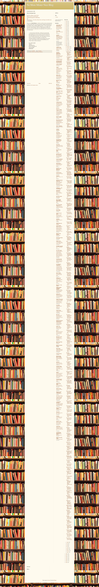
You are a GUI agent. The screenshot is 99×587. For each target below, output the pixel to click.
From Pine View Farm (58, 150)
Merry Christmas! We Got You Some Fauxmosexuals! (59, 423)
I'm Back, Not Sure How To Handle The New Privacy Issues (59, 27)
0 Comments (39, 50)
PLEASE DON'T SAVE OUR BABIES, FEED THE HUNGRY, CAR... (69, 526)
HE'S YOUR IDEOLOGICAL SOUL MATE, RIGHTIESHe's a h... (69, 86)
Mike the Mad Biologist (58, 234)
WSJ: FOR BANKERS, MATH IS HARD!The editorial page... (69, 145)
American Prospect (59, 59)
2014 (66, 38)
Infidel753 (57, 175)
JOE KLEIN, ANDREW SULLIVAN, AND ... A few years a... (68, 349)
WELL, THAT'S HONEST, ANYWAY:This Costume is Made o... (69, 368)
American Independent (58, 53)
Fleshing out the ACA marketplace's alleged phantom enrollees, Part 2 (59, 428)
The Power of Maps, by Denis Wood (33, 15)
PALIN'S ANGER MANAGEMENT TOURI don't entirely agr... (69, 77)
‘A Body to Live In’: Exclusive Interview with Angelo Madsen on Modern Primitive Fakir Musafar (59, 112)
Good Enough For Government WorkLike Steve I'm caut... (69, 407)
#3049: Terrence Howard (58, 142)
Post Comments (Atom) (34, 85)
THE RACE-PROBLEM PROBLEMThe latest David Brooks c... (69, 264)
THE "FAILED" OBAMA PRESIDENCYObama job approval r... (69, 341)
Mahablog (57, 219)
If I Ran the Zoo (58, 172)
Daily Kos (57, 108)
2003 (66, 560)
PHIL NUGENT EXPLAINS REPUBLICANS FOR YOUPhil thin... (69, 393)
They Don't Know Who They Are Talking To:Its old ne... (69, 419)
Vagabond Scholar (59, 397)
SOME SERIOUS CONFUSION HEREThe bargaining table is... (69, 200)
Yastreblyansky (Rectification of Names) (58, 433)
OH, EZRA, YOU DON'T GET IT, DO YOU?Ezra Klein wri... (69, 186)
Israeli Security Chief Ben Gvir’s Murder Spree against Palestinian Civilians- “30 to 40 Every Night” (59, 183)
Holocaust (33, 51)
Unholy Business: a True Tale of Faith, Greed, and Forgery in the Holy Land (39, 19)
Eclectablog (58, 132)
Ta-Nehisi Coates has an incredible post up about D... (69, 300)
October (67, 49)
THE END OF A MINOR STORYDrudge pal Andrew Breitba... (69, 448)
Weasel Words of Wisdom (58, 408)
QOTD (57, 151)
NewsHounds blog (59, 259)
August (67, 542)
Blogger (55, 580)
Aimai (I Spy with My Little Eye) (59, 25)
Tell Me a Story (58, 388)
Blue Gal (57, 84)
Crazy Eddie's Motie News (59, 91)
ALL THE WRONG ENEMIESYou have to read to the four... (68, 522)
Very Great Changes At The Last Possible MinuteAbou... (69, 477)
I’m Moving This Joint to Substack (59, 312)
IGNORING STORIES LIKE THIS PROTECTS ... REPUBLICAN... (69, 125)
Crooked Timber (58, 96)
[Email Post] (36, 50)
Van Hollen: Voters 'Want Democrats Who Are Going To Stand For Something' (59, 104)
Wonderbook (41, 51)
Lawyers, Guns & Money (59, 213)
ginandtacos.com (58, 153)
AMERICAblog (58, 47)
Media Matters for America (59, 224)
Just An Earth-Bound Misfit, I (58, 200)
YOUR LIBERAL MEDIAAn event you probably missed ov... (69, 209)
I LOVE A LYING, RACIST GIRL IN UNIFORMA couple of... (69, 531)
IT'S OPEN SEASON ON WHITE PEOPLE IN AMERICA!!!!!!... (69, 311)
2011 (66, 42)
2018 (66, 32)
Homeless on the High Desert (58, 169)
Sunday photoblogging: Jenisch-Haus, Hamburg (58, 98)
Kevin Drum (58, 209)
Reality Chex (58, 326)
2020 (66, 29)
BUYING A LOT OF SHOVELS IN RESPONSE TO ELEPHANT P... (69, 110)
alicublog (57, 35)
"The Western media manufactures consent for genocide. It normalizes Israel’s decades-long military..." (59, 70)
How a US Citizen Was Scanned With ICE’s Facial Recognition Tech (59, 333)
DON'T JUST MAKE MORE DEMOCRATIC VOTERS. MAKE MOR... (69, 238)
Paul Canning (58, 272)
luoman (49, 580)
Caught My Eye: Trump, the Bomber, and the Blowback (59, 323)
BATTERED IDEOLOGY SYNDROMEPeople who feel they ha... (69, 497)
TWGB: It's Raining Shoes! (59, 380)
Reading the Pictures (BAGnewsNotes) (59, 321)
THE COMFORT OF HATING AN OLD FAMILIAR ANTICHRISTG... (69, 218)
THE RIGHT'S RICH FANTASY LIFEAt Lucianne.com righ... (68, 228)
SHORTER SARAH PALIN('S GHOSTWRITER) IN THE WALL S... (69, 429)
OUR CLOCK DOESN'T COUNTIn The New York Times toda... (69, 321)
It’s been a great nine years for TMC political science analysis (59, 242)
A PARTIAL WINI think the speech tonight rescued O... (69, 411)
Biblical (30, 51)
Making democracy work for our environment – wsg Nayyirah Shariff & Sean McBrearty (59, 135)
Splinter (57, 372)
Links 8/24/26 (58, 235)
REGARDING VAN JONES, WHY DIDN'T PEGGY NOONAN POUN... (69, 453)
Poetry (36, 51)
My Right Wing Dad (59, 246)
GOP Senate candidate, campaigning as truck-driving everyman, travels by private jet (59, 301)
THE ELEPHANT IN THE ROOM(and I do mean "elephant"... (69, 492)
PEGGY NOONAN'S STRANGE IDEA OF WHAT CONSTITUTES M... (69, 483)
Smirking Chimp (59, 366)
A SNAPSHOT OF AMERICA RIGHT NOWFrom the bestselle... (69, 58)
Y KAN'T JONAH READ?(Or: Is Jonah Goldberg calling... (69, 415)
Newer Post (28, 83)
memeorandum (58, 225)
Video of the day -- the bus (59, 177)
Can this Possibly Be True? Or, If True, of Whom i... (69, 178)
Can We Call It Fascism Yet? (59, 32)
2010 (66, 43)
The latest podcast (58, 85)
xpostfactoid (58, 426)
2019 (66, 31)
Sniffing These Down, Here (59, 202)
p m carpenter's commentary (58, 265)
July (67, 543)
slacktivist (57, 362)
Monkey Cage (58, 241)
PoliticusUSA (58, 294)
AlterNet (57, 41)
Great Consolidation (59, 159)
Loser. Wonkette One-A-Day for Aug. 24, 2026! (59, 418)
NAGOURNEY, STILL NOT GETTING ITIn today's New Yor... (69, 259)
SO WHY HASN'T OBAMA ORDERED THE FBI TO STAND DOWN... (69, 154)
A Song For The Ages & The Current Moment (59, 207)
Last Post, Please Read (59, 439)
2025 (66, 22)
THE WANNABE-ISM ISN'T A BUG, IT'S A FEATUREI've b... (69, 269)
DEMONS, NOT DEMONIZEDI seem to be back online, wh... (69, 457)
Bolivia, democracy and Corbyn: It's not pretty (59, 274)
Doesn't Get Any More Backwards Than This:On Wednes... (69, 169)
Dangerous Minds (59, 109)
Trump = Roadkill (58, 117)
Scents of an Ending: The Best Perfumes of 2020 (59, 358)
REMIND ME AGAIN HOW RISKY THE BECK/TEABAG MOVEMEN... (69, 173)
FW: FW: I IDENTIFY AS (59, 247)
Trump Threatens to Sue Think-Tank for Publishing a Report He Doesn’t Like (59, 122)
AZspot (57, 67)
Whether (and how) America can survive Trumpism (59, 49)
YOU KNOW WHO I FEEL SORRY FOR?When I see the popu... (69, 378)
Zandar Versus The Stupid (59, 438)
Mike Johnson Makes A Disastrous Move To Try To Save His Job (59, 295)
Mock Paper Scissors (59, 237)
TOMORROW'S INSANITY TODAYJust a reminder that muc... (68, 397)
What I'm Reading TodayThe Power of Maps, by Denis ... (69, 283)
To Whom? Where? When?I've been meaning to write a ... (69, 223)
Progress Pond (58, 310)
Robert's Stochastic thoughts (59, 346)
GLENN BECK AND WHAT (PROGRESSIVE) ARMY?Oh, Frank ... (69, 254)
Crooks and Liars (59, 102)
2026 (66, 21)
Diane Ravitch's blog (59, 120)
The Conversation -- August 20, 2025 (59, 328)
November (68, 47)
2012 (66, 41)
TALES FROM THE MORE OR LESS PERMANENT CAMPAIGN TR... (69, 194)
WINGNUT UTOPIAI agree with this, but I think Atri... (69, 439)
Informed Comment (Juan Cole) (59, 181)
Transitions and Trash (59, 389)
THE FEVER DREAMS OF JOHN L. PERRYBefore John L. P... (68, 54)
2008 (66, 553)
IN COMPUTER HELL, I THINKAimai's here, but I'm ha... (69, 473)
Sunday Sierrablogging (59, 173)
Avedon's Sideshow (59, 64)
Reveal (57, 330)
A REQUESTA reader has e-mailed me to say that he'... (69, 287)
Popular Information (59, 299)
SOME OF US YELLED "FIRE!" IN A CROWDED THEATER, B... (69, 502)
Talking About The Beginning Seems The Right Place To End (59, 260)
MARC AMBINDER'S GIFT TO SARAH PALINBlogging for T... (69, 424)
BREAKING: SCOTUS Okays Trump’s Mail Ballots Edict (59, 192)
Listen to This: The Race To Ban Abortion (59, 385)
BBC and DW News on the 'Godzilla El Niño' (59, 93)
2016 (66, 35)
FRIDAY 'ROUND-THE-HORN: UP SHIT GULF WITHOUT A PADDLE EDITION (59, 37)
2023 (66, 25)
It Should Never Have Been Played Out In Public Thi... (68, 63)
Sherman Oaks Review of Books (58, 356)
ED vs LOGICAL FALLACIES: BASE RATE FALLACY (59, 155)
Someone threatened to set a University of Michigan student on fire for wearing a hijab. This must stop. (59, 375)
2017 (66, 34)
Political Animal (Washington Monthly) (58, 288)
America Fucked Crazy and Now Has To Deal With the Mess (59, 350)
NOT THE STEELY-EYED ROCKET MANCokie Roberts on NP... (69, 115)
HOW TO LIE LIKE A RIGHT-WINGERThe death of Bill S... (69, 101)
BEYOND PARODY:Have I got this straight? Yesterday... (69, 354)
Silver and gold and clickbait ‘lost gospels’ (59, 363)
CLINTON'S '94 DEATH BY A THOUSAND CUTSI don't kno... (68, 120)
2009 (66, 45)
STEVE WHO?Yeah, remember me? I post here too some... (69, 535)
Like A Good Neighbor (59, 126)
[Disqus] (39, 68)
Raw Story (58, 314)
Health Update (58, 210)
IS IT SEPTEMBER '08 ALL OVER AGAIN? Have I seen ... (69, 358)
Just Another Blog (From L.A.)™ (59, 205)
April (67, 547)
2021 (66, 28)
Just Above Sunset (59, 196)
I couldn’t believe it (59, 393)
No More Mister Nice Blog (40, 5)
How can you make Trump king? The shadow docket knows (59, 215)
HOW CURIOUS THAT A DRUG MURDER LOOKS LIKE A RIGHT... (69, 131)
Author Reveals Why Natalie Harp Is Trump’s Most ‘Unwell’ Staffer (59, 368)
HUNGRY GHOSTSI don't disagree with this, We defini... (69, 517)
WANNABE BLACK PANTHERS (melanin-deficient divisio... (68, 512)
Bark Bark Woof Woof (58, 81)
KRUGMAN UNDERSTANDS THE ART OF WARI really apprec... (69, 150)
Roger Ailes (58, 342)
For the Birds (58, 238)
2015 (66, 36)
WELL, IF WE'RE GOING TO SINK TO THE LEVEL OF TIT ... (69, 402)
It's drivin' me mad (58, 64)
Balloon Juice (58, 75)
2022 (66, 26)
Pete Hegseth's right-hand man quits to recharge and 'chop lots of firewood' (59, 317)
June (67, 545)
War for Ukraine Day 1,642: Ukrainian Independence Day (59, 77)
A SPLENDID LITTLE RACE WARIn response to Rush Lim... (69, 296)
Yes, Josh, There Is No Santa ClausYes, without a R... (69, 461)
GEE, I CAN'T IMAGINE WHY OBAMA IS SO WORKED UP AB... (69, 205)
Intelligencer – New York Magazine (59, 188)
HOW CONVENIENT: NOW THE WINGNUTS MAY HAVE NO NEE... (69, 243)
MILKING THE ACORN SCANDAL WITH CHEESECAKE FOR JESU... (69, 164)
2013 (66, 39)
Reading (38, 51)
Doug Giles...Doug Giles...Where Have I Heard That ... (69, 159)
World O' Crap (58, 421)
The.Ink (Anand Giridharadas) (58, 392)
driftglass (57, 129)
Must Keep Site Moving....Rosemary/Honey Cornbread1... (69, 468)
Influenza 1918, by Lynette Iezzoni (32, 16)
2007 (66, 555)
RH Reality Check (59, 336)
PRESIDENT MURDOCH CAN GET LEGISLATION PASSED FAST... (69, 326)
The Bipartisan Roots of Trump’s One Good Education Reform (59, 290)
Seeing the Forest (59, 353)
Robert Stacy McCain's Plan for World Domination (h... (69, 443)
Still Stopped (58, 197)
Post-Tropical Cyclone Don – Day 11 (59, 413)
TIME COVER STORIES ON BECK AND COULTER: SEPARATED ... (69, 274)
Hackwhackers (58, 163)
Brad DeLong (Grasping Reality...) (59, 88)
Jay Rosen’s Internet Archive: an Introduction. (59, 307)
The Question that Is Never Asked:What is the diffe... (68, 135)
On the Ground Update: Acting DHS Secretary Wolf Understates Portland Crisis (59, 280)
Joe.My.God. (58, 190)
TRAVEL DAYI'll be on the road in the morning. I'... (69, 345)
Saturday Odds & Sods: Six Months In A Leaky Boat (59, 146)
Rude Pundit (58, 348)
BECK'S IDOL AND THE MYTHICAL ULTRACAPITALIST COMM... (69, 292)
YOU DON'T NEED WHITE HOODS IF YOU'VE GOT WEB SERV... (69, 316)
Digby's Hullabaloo (59, 126)
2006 (66, 556)
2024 (66, 24)
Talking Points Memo (58, 384)
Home (39, 83)
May (67, 546)
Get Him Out (58, 81)
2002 (66, 562)
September (68, 50)
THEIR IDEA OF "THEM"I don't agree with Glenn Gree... (69, 331)
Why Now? (58, 411)
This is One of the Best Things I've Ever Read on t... (69, 190)
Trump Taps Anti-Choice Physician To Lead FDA (59, 338)
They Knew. (58, 130)
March (67, 549)
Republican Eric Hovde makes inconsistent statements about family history (59, 55)
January (67, 552)
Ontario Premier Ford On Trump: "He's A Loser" (59, 165)
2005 (66, 558)
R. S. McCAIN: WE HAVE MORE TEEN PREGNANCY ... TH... (68, 279)
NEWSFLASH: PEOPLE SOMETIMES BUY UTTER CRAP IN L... (68, 81)
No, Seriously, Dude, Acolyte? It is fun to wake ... (69, 539)
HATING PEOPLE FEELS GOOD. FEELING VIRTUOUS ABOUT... (69, 91)
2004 (66, 559)
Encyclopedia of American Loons (58, 140)
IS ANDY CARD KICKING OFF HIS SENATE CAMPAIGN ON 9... (69, 382)
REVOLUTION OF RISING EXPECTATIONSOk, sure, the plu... (69, 373)
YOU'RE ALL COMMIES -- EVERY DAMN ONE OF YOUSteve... (69, 435)
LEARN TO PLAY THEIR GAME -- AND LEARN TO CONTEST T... (69, 182)
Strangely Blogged (59, 379)
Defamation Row (58, 409)
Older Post (50, 83)
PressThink (58, 305)
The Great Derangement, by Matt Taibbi (33, 17)
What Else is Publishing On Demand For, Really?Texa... (68, 488)
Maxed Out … (58, 170)
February (67, 550)
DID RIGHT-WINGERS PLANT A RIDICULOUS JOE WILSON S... (68, 387)
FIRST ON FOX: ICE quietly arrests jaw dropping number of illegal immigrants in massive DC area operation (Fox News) (59, 228)
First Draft (58, 144)
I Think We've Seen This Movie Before (59, 160)
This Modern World (59, 396)
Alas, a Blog (58, 31)
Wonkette (57, 416)
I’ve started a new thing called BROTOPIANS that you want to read (59, 404)
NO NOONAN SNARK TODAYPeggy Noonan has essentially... (68, 363)
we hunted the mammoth (58, 402)
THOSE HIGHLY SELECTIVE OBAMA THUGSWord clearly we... (69, 106)
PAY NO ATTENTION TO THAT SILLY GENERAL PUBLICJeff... (68, 336)
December (68, 46)
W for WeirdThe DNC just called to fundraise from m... (69, 213)
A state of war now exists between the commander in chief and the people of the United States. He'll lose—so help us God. (59, 268)
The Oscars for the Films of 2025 (58, 399)
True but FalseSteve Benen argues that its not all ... (69, 465)
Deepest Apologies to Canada (59, 220)
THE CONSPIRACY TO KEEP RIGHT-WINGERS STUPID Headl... (69, 96)
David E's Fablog (59, 116)
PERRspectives (58, 278)
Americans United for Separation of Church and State (59, 61)
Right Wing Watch (59, 341)
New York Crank (59, 250)
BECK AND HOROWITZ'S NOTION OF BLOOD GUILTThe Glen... (68, 305)
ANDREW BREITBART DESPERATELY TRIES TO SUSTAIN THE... (69, 249)
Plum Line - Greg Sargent (59, 285)
